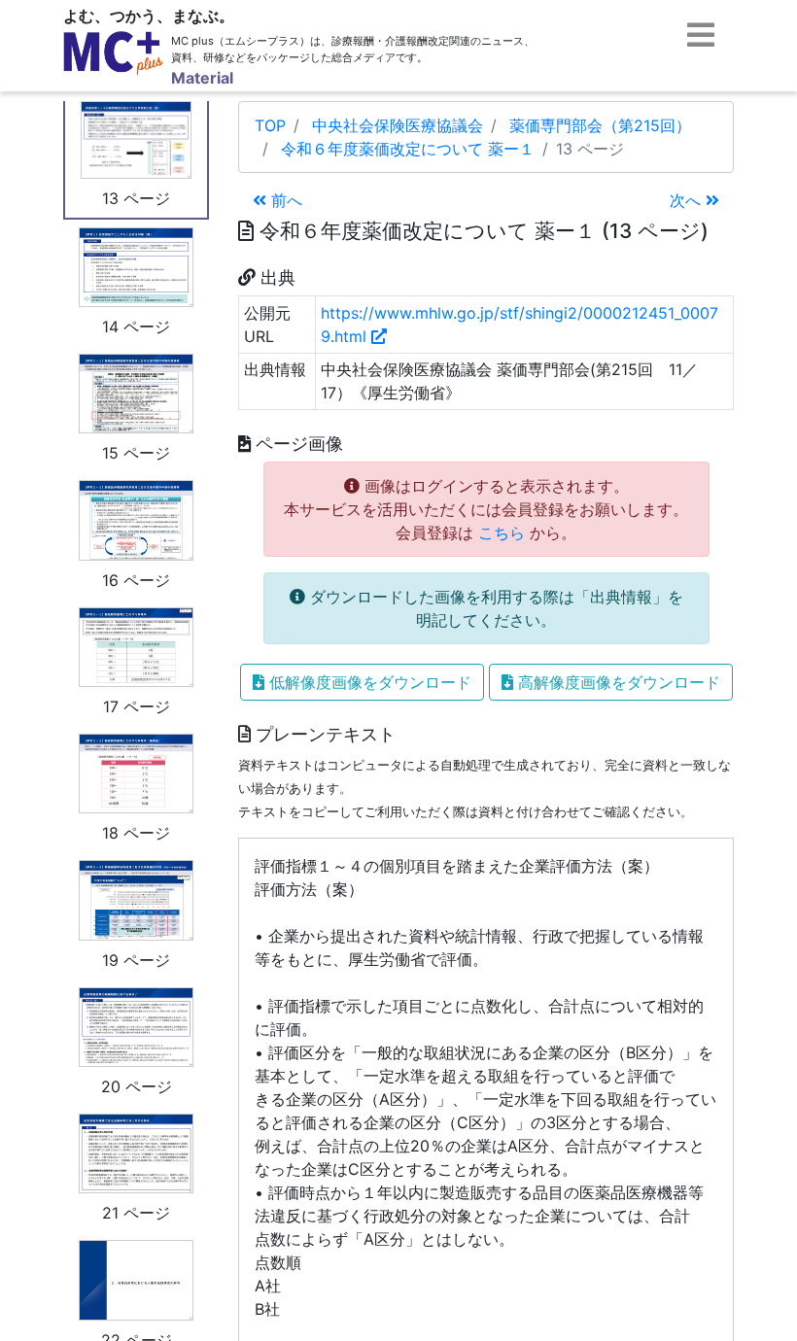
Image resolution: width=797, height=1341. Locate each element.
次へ (688, 200)
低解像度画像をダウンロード (367, 682)
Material (202, 77)
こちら (501, 532)
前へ (284, 200)
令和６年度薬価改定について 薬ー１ (408, 148)
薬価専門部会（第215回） (600, 125)
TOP (270, 125)
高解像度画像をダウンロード (616, 682)
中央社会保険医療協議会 (397, 125)
